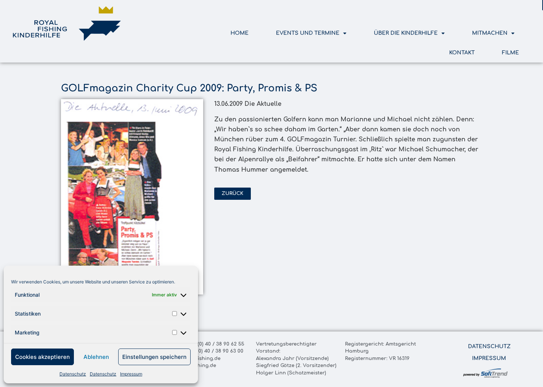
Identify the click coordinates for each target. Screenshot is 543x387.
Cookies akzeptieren (42, 356)
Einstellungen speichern (154, 356)
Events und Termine (307, 33)
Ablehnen (96, 356)
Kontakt (462, 52)
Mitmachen (490, 33)
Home (239, 33)
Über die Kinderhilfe (406, 33)
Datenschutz (72, 374)
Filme (510, 52)
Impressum (131, 374)
